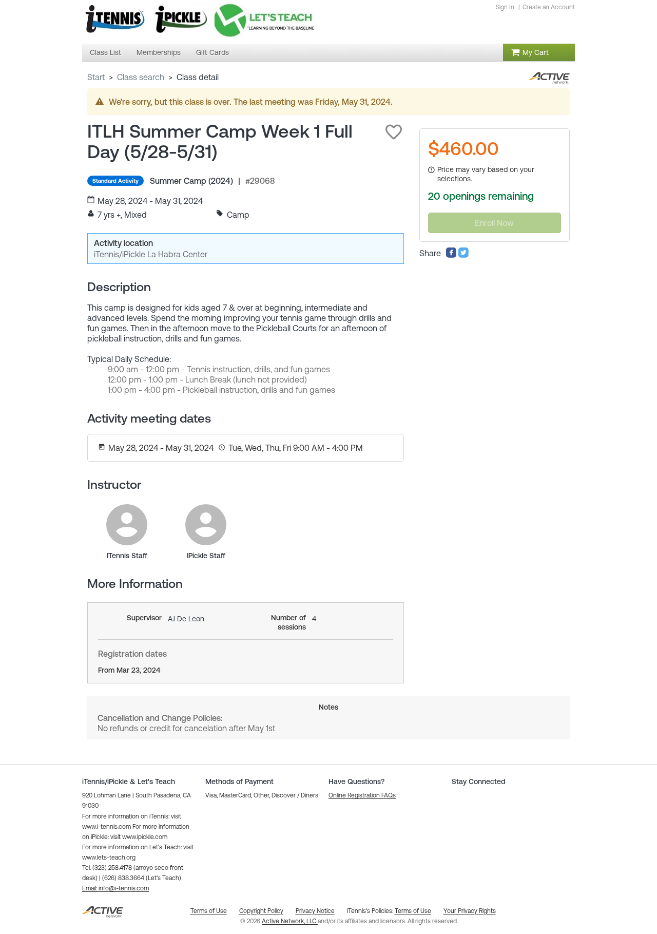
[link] (126, 524)
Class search (140, 77)
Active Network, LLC (290, 921)
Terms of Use (413, 910)
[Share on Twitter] (463, 255)
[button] (393, 132)
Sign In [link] (505, 7)
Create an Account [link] (549, 7)
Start (96, 77)
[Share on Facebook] (451, 255)
